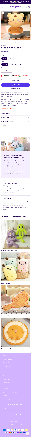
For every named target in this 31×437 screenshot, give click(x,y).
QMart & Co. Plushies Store (10, 392)
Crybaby (22, 64)
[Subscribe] (26, 408)
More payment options (15, 88)
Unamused (14, 64)
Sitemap (5, 395)
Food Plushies (5, 316)
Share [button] (4, 125)
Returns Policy (7, 379)
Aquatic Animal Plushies (9, 250)
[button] (2, 6)
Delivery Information (8, 376)
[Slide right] (18, 43)
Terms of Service (7, 359)
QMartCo (16, 435)
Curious (5, 64)
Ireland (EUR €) (14, 424)
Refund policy (6, 363)
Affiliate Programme (8, 399)
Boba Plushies (5, 283)
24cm (4, 58)
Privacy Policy (6, 366)
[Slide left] (12, 43)
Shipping (8, 53)
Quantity (3, 67)
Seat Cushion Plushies (8, 349)
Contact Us (6, 382)
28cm (11, 58)
